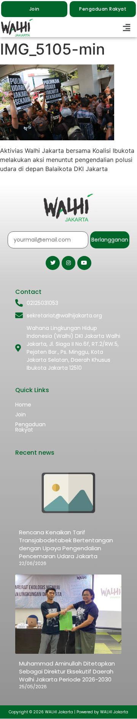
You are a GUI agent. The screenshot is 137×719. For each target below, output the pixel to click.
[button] (126, 28)
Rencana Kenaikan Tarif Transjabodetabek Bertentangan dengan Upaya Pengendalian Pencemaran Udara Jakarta (66, 544)
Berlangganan (109, 239)
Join (20, 414)
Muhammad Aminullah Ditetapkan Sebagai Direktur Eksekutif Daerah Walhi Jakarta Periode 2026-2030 (67, 671)
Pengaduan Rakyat (30, 427)
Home (23, 404)
